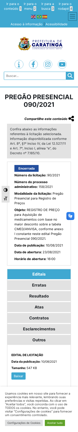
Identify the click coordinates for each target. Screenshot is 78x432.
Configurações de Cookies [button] (23, 422)
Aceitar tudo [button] (55, 422)
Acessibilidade (56, 24)
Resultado (39, 296)
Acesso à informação (27, 24)
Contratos (39, 318)
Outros (39, 340)
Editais (39, 274)
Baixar (18, 376)
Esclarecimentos (39, 329)
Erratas (39, 285)
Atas (39, 307)
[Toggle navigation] (72, 16)
